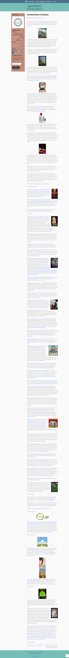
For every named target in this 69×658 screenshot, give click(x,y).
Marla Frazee (38, 549)
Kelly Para (50, 383)
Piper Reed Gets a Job (50, 366)
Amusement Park (31, 420)
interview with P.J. (42, 441)
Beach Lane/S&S (45, 549)
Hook (37, 23)
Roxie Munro (29, 419)
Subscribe (16, 67)
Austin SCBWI (37, 604)
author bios (34, 637)
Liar (45, 221)
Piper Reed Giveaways (31, 363)
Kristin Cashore (30, 268)
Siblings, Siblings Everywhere (40, 326)
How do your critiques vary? (33, 433)
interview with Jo (39, 491)
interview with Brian (36, 297)
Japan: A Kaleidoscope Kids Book (38, 347)
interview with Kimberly (48, 367)
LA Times (36, 245)
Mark (52, 637)
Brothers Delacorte (31, 282)
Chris (28, 638)
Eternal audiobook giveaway (39, 183)
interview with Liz (30, 555)
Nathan (54, 637)
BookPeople (40, 551)
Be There (29, 293)
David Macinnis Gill (43, 459)
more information (52, 530)
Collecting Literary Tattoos (32, 244)
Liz (34, 552)
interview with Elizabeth (40, 110)
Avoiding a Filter (45, 295)
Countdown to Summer (44, 93)
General (32, 641)
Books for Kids (31, 1)
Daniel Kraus (52, 282)
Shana (31, 638)
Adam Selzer (38, 282)
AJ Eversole (14, 39)
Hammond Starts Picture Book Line (34, 339)
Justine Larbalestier (39, 216)
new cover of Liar (35, 218)
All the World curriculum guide (49, 552)
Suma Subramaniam (16, 37)
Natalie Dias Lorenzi (38, 553)
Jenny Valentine (54, 270)
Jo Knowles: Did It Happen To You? (34, 482)
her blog (48, 229)
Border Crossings (40, 579)
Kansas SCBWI (46, 374)
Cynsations (49, 1)
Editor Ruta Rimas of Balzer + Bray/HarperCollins (37, 370)
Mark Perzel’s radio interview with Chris (39, 209)
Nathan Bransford (30, 633)
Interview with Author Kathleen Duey (34, 443)
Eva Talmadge (52, 245)
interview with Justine (46, 231)
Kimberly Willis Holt (41, 363)
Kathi (45, 531)
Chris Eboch (47, 610)
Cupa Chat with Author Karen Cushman (35, 234)
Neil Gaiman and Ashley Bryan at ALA (34, 478)
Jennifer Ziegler (43, 636)
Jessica (51, 583)
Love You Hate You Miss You (38, 108)
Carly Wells (52, 397)
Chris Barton (55, 201)
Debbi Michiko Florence (40, 346)
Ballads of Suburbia (44, 380)
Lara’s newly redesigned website (41, 415)
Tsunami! (36, 21)
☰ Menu (55, 1)
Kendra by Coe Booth (31, 310)
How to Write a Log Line (32, 459)
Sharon (50, 531)
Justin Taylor (45, 245)
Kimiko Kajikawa (43, 21)
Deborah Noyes (31, 192)
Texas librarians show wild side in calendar (35, 249)
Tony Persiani (35, 202)
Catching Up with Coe (31, 300)
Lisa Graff (32, 631)
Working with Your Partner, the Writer (35, 397)
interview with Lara (31, 416)
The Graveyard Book (42, 268)
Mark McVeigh (49, 631)
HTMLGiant (29, 247)
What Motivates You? (47, 334)
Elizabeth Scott (30, 109)
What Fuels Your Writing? (32, 330)
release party (44, 382)
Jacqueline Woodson (35, 267)
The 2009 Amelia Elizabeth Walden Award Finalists (37, 258)
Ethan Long (45, 77)
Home (28, 17)
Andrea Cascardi (40, 631)
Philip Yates (49, 636)
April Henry (45, 307)
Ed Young (54, 21)
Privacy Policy (35, 656)
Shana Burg (43, 634)
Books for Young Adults (40, 1)
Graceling (46, 267)
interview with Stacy (50, 475)
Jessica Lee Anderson (31, 579)
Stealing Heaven (42, 106)
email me (39, 173)
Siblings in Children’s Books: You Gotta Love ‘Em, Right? (38, 318)
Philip (44, 638)
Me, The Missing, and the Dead (43, 270)
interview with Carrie (50, 499)
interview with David (47, 465)
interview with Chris (48, 211)
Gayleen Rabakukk (16, 36)
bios (50, 633)
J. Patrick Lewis (33, 77)
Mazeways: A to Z (41, 425)
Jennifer (39, 638)
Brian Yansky (34, 293)
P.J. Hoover (42, 433)
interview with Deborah (37, 196)
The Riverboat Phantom (32, 623)
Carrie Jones (53, 497)
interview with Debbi (40, 360)
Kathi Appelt (48, 523)
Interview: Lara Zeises (31, 407)
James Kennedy (44, 282)
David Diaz (29, 630)
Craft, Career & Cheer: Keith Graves (35, 645)
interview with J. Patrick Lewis (33, 80)
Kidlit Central (33, 377)
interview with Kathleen (43, 451)
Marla (38, 552)
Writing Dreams (30, 499)
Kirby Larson (44, 628)
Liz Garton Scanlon (31, 548)
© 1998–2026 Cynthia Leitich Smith (34, 652)
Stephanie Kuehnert (53, 380)
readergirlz (29, 311)
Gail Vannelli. (18, 41)
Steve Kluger (38, 272)
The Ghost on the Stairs (50, 621)
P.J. (55, 583)
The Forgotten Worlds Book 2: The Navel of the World (42, 580)
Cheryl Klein (48, 630)
